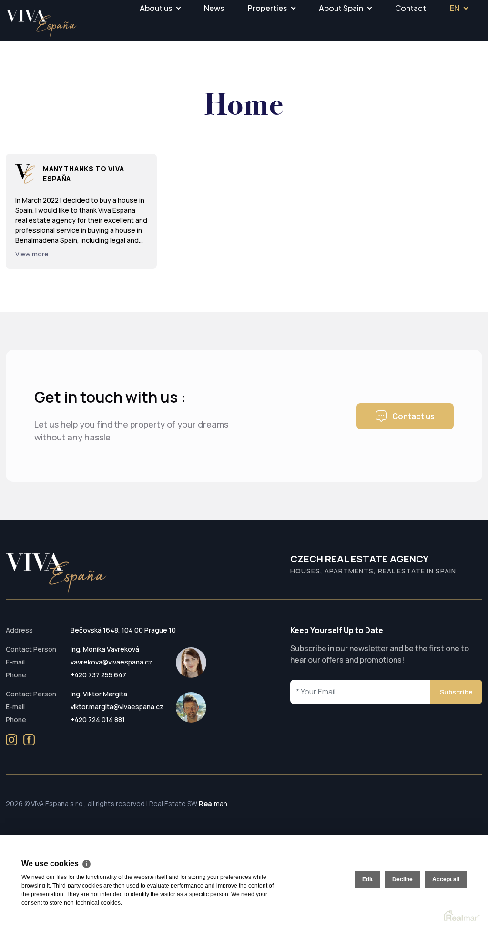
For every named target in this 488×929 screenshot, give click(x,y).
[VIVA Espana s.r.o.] (41, 24)
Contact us (413, 416)
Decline (402, 879)
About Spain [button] (341, 8)
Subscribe (456, 691)
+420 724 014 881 (98, 719)
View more (32, 253)
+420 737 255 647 (98, 674)
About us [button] (156, 8)
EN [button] (454, 8)
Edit (367, 879)
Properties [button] (267, 8)
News (214, 8)
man (213, 803)
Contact (410, 8)
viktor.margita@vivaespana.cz (117, 706)
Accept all (445, 879)
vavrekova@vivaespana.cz (111, 661)
